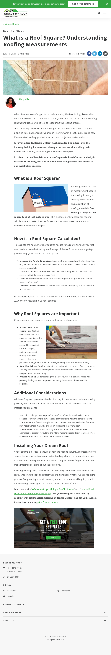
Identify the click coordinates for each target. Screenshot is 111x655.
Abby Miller (24, 99)
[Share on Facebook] (89, 53)
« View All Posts (11, 24)
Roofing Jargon (13, 30)
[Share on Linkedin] (100, 53)
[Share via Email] (105, 53)
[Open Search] (100, 13)
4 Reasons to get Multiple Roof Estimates (53, 489)
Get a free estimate (83, 3)
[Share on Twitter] (94, 53)
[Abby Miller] (10, 102)
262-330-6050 (13, 577)
